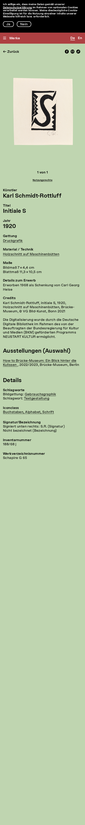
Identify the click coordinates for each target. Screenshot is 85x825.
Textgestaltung (36, 398)
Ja (8, 24)
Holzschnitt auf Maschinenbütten (31, 254)
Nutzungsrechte (42, 180)
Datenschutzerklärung (17, 7)
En (80, 38)
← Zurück (11, 52)
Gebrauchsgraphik (40, 394)
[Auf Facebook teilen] (67, 52)
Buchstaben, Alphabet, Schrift (28, 412)
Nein (24, 24)
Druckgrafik (13, 241)
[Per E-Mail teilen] (73, 52)
